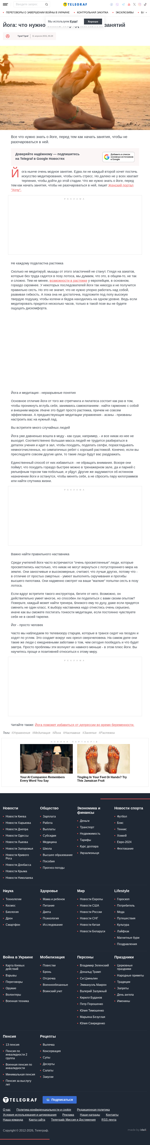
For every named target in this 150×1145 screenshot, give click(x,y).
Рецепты (48, 1036)
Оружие (11, 988)
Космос (11, 905)
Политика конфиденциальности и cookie (43, 1109)
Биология (12, 911)
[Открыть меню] (5, 4)
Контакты (112, 1114)
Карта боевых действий (15, 967)
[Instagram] (139, 4)
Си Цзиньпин (89, 978)
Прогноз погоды (54, 867)
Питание (49, 905)
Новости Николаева (19, 877)
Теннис (122, 829)
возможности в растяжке (68, 280)
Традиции (123, 981)
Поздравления (127, 944)
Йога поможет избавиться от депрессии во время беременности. (84, 725)
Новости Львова (17, 842)
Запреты (123, 988)
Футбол (122, 816)
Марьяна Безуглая (92, 1016)
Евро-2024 (124, 842)
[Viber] (117, 4)
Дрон (9, 918)
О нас (7, 1109)
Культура (123, 924)
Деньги (84, 820)
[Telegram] (123, 4)
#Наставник (71, 732)
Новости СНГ (89, 918)
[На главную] (75, 4)
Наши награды (90, 1114)
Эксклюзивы (125, 12)
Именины (123, 1001)
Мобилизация (52, 957)
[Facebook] (111, 4)
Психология (51, 918)
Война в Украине (18, 957)
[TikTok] (145, 4)
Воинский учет (52, 991)
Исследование (53, 924)
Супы (46, 1057)
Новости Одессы (17, 835)
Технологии (13, 899)
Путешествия (126, 918)
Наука (8, 891)
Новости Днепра (17, 829)
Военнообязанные (55, 984)
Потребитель (126, 905)
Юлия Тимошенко (92, 1010)
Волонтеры (13, 994)
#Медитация (41, 732)
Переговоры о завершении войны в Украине (38, 12)
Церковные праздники (125, 967)
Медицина (50, 842)
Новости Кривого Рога (17, 856)
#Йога (56, 732)
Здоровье (49, 891)
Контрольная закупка (92, 12)
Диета (47, 911)
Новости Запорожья (19, 848)
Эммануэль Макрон (93, 984)
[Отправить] (46, 4)
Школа (47, 848)
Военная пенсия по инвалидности (19, 1066)
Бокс (120, 822)
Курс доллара (89, 846)
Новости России (91, 911)
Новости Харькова (18, 822)
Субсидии (49, 835)
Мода (120, 911)
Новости (10, 808)
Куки (73, 21)
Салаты (48, 1070)
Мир (81, 891)
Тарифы (85, 840)
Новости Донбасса (18, 864)
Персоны (85, 957)
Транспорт (87, 827)
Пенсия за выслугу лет (18, 1082)
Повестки (49, 965)
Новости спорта (128, 808)
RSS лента (109, 1119)
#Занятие (89, 732)
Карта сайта (37, 1119)
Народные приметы (130, 975)
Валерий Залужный (93, 991)
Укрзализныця (89, 853)
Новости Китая (90, 924)
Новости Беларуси (92, 931)
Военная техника (17, 1001)
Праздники (124, 957)
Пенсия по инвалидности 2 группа (16, 1055)
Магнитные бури (128, 937)
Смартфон (13, 924)
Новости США (89, 905)
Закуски (48, 1076)
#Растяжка (107, 732)
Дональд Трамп (90, 971)
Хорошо (93, 21)
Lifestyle (121, 891)
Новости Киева (16, 816)
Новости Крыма (16, 871)
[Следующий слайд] (146, 12)
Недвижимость (90, 833)
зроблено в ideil (137, 1130)
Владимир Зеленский (94, 965)
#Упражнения (21, 732)
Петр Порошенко (91, 1004)
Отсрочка (49, 978)
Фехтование (125, 848)
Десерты (49, 1064)
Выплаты (49, 829)
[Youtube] (129, 4)
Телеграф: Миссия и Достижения (73, 1119)
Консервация (52, 1051)
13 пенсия (12, 1044)
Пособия (49, 861)
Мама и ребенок (54, 899)
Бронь (47, 971)
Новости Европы (91, 899)
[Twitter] (134, 4)
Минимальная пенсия (20, 1074)
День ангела (125, 994)
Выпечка (49, 1044)
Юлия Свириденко (92, 1023)
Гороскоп (123, 899)
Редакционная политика (93, 1109)
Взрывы (11, 975)
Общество (49, 808)
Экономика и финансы (88, 810)
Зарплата (49, 816)
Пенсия (9, 1036)
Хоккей (122, 835)
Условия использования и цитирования (30, 1114)
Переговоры (14, 981)
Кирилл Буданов (91, 997)
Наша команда (13, 1119)
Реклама (68, 1114)
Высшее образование (58, 855)
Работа (47, 822)
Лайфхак (123, 931)
